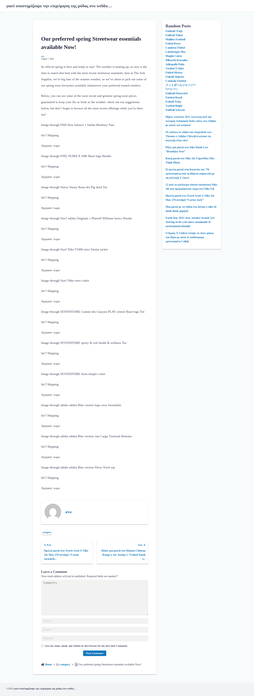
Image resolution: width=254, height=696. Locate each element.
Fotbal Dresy (173, 43)
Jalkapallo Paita (175, 64)
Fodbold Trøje (174, 31)
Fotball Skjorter (175, 76)
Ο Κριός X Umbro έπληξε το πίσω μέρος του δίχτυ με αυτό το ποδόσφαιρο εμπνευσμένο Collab (190, 237)
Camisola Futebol (176, 80)
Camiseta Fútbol (175, 47)
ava (42, 56)
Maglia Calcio (174, 55)
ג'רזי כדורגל (171, 89)
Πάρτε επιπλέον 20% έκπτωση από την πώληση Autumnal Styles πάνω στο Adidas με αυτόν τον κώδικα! (191, 121)
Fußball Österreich (177, 93)
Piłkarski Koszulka (177, 60)
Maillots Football (175, 39)
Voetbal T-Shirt (175, 68)
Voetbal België (174, 105)
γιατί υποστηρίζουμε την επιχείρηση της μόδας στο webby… (59, 6)
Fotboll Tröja (173, 101)
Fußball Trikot (174, 35)
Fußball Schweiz (175, 109)
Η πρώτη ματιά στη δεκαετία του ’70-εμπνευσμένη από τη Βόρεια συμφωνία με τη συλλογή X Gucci (190, 173)
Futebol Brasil (174, 97)
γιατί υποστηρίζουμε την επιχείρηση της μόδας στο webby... (45, 688)
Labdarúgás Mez (176, 51)
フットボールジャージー (181, 85)
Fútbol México (174, 72)
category (47, 532)
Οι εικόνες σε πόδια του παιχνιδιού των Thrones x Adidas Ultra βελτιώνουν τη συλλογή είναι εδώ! (188, 136)
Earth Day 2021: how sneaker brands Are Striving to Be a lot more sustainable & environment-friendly (190, 222)
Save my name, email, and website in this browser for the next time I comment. (86, 646)
